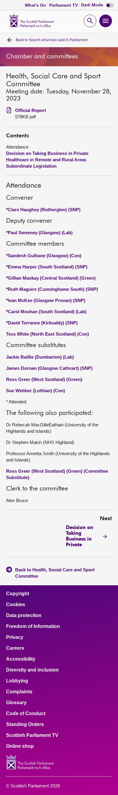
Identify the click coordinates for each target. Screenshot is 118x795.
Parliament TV (64, 5)
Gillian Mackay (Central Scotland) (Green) (52, 278)
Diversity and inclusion (32, 670)
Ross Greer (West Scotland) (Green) (44, 379)
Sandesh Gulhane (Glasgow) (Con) (44, 255)
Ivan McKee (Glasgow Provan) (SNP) (46, 300)
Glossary (16, 702)
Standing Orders (25, 724)
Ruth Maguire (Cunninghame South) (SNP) (53, 289)
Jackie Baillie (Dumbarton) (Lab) (40, 357)
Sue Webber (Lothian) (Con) (35, 390)
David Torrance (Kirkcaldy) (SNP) (43, 322)
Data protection (23, 615)
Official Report (30, 110)
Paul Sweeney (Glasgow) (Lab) (40, 232)
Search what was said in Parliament (51, 40)
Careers (15, 648)
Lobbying (17, 680)
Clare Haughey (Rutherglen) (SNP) (44, 209)
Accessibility (20, 659)
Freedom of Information (33, 626)
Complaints (19, 691)
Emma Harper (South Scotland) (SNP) (47, 266)
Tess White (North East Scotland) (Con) (47, 334)
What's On (36, 5)
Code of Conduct (25, 713)
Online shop (20, 746)
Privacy (14, 637)
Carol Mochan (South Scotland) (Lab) (47, 311)
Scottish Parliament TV (32, 735)
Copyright (17, 593)
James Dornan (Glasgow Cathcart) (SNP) (49, 368)
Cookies (15, 604)
